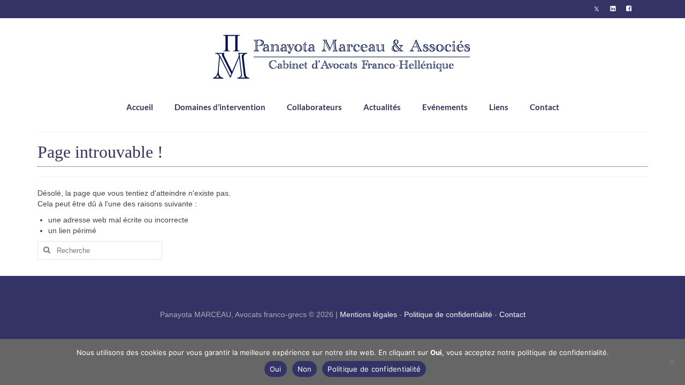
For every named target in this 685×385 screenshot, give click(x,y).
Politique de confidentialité (448, 314)
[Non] (671, 362)
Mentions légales (368, 314)
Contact (512, 314)
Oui (275, 369)
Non (305, 369)
